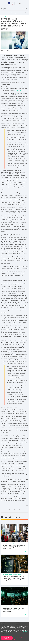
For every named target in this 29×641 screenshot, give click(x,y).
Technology (10, 543)
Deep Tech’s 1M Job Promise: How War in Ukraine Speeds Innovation (13, 609)
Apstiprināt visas (7, 638)
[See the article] (25, 551)
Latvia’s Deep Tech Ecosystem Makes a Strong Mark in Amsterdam (14, 546)
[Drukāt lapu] (27, 505)
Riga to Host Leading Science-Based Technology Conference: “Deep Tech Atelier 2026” (14, 578)
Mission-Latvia (9, 16)
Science (3, 16)
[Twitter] (14, 509)
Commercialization (7, 574)
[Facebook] (9, 509)
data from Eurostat (19, 90)
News (2, 13)
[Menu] (26, 9)
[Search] (22, 9)
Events (4, 543)
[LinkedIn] (19, 509)
